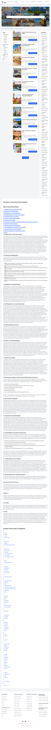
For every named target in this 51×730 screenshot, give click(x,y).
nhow (5, 634)
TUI (2, 714)
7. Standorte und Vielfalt (9, 220)
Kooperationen (4, 699)
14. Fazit (5, 232)
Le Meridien (6, 615)
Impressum (23, 725)
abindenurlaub (4, 709)
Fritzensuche (47, 1)
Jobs (2, 703)
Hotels (23, 1)
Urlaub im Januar (17, 696)
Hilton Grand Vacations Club (9, 587)
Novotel (5, 635)
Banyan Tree (6, 541)
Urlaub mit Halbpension (43, 712)
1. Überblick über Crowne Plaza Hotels (12, 209)
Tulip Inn (6, 677)
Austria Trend (6, 537)
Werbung (3, 705)
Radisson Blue (7, 643)
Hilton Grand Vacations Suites (10, 588)
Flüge (27, 1)
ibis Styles (6, 602)
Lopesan (6, 618)
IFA (5, 603)
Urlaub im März (17, 699)
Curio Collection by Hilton (9, 556)
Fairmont (6, 566)
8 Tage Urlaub (29, 698)
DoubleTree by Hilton (8, 562)
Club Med (6, 552)
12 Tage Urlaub (29, 705)
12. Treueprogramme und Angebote (12, 229)
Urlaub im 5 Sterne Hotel (43, 700)
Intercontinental (7, 607)
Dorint (5, 560)
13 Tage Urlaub (29, 706)
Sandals (5, 654)
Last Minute (16, 2)
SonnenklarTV (4, 713)
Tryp (5, 675)
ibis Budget (6, 600)
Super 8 (5, 668)
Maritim (5, 622)
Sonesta (5, 662)
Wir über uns (4, 696)
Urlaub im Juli (16, 706)
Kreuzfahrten (33, 1)
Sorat (5, 663)
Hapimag (6, 582)
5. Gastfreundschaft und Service (11, 216)
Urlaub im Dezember (18, 715)
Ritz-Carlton (6, 647)
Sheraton (6, 659)
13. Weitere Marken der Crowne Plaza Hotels (14, 230)
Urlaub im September (18, 710)
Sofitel (5, 660)
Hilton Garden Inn (7, 585)
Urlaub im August (17, 708)
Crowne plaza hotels (18, 28)
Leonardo (6, 616)
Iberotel (5, 597)
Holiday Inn (6, 590)
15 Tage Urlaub (29, 710)
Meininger (6, 623)
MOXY (5, 630)
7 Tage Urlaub (29, 696)
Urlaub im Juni (16, 705)
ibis (5, 599)
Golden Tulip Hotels (8, 576)
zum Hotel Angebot (32, 40)
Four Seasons (6, 572)
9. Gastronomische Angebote (10, 223)
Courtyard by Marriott (8, 553)
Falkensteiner (6, 568)
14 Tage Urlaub (29, 708)
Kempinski (6, 611)
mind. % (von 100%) (5, 57)
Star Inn (5, 665)
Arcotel (5, 536)
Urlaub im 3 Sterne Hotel (43, 697)
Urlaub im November (18, 714)
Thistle (5, 672)
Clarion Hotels (7, 550)
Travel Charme (7, 674)
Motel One (6, 627)
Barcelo (5, 543)
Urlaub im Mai (16, 703)
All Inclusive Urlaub (42, 716)
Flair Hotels (6, 571)
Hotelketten (11, 28)
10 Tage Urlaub (29, 701)
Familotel (6, 569)
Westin (5, 685)
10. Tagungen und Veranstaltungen (12, 225)
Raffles (5, 645)
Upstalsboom (6, 681)
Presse (3, 701)
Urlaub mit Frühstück (43, 710)
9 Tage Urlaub (29, 699)
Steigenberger (7, 666)
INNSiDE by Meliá (7, 605)
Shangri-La (6, 657)
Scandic (5, 655)
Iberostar (6, 595)
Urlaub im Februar (17, 698)
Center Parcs (6, 548)
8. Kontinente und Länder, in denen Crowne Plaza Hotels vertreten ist (20, 222)
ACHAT (5, 532)
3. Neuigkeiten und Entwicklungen (11, 213)
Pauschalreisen (10, 1)
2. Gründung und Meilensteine (10, 211)
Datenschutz (28, 725)
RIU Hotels (6, 648)
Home (3, 28)
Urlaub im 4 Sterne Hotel (43, 699)
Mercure (6, 625)
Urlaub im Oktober (17, 712)
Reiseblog (40, 1)
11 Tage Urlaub (29, 703)
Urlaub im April (17, 701)
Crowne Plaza (7, 555)
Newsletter (4, 698)
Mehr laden (25, 157)
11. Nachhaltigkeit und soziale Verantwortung (14, 227)
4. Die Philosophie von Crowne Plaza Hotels (13, 215)
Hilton (5, 584)
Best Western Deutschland (9, 544)
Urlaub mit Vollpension (43, 714)
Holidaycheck (4, 711)
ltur (2, 716)
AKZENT (5, 534)
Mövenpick (6, 628)
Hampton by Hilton (8, 580)
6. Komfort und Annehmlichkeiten (11, 218)
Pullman (5, 639)
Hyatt (5, 591)
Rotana (5, 650)
